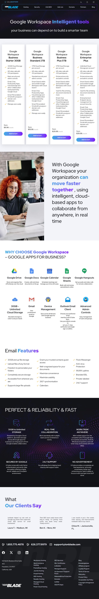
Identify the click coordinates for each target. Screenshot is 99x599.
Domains (72, 7)
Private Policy (83, 577)
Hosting (26, 7)
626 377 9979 (14, 2)
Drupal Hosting (38, 574)
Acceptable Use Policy (86, 580)
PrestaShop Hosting (40, 568)
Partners (83, 7)
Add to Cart (13, 134)
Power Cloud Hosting (40, 587)
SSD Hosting (38, 576)
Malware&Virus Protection (62, 576)
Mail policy (82, 574)
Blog (93, 7)
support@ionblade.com (67, 544)
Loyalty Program (84, 569)
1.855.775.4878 (15, 544)
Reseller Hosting (39, 579)
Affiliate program (84, 566)
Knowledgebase (84, 563)
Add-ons (60, 7)
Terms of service (84, 572)
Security (37, 7)
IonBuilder (57, 566)
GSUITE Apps (58, 585)
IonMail (56, 582)
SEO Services (58, 560)
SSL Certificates (59, 563)
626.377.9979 (39, 544)
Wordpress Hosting (40, 560)
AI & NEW (49, 7)
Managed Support (60, 569)
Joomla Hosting (39, 571)
